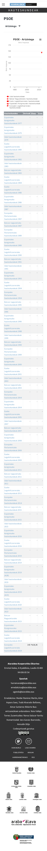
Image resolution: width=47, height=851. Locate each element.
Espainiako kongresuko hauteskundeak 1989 (13, 242)
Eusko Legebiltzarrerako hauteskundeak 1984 (13, 180)
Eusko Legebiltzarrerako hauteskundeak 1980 (13, 146)
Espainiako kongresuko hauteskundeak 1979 (13, 130)
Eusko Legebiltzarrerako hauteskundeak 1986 (13, 189)
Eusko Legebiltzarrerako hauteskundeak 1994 (13, 285)
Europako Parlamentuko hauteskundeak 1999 (13, 352)
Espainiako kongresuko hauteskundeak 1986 (13, 199)
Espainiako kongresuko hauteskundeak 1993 (13, 275)
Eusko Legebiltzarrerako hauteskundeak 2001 (13, 371)
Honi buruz (16, 748)
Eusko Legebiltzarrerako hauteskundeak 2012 (13, 490)
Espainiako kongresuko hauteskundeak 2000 (13, 361)
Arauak (31, 752)
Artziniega (11, 26)
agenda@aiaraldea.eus (23, 691)
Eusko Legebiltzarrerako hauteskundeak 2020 (13, 602)
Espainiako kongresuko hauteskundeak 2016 (13, 533)
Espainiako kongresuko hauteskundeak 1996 (13, 318)
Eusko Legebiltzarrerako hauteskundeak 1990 (13, 252)
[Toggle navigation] (3, 4)
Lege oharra (30, 748)
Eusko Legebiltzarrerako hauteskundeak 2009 (13, 457)
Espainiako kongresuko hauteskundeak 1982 (13, 156)
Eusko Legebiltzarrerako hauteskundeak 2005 (13, 414)
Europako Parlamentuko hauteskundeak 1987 (13, 216)
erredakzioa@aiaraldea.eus (23, 687)
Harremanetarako (20, 757)
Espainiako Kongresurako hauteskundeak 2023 (13, 628)
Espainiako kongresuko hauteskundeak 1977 (13, 120)
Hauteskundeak (23, 10)
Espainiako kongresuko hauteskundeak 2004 (13, 404)
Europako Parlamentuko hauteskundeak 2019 (13, 553)
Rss (33, 757)
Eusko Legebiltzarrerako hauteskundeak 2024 (13, 638)
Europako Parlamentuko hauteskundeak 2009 (13, 447)
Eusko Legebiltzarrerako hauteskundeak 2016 (13, 543)
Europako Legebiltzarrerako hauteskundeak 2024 (13, 648)
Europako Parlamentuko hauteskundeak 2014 (13, 500)
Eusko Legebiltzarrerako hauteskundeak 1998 (13, 328)
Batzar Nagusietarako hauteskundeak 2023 (13, 618)
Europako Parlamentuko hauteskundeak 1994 (13, 295)
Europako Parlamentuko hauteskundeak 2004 (13, 394)
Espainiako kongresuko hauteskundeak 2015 (13, 517)
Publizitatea (18, 752)
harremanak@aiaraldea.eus (23, 683)
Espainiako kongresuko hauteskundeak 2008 (13, 437)
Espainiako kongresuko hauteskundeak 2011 (13, 467)
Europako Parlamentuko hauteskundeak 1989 (13, 232)
